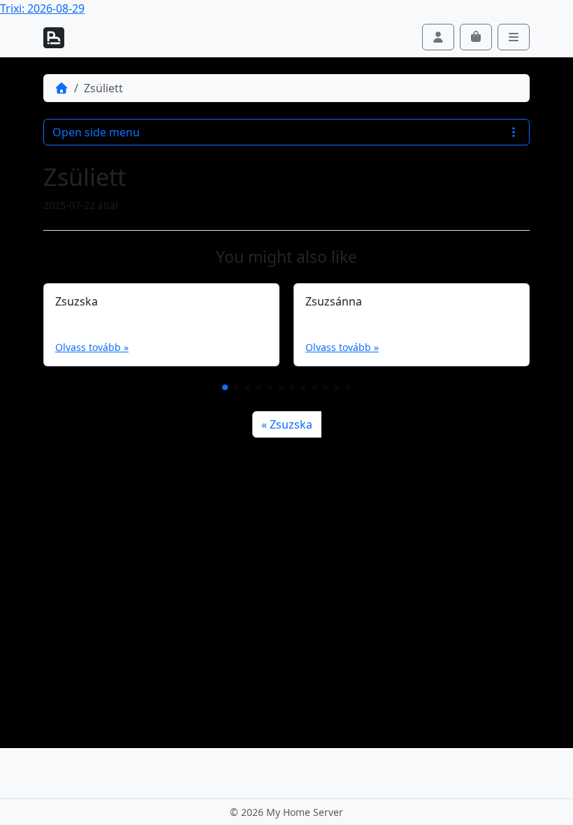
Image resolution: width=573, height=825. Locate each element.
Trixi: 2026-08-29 (42, 8)
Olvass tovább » (92, 347)
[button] (225, 387)
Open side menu (96, 132)
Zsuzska (291, 424)
